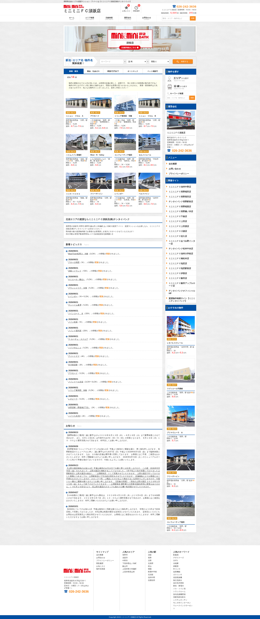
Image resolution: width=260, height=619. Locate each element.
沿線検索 (109, 18)
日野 (82, 120)
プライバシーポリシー (105, 560)
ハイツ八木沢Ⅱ (74, 416)
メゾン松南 (73, 322)
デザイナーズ (178, 558)
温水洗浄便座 (178, 583)
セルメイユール (145, 155)
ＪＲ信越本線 (95, 120)
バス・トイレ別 (179, 588)
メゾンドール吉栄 (75, 382)
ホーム (71, 18)
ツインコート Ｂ (75, 313)
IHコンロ (176, 569)
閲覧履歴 (136, 8)
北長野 (150, 563)
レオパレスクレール (175, 343)
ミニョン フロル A (74, 116)
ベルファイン (144, 194)
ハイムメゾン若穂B (73, 155)
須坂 (82, 159)
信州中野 (184, 347)
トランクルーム (179, 591)
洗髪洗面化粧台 (179, 597)
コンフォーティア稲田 (123, 155)
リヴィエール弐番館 (175, 389)
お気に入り (126, 8)
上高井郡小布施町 (129, 569)
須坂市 (125, 558)
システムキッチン (180, 600)
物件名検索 (100, 569)
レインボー (119, 194)
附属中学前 (152, 572)
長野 (104, 120)
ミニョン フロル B (147, 116)
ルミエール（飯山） (76, 279)
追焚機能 (176, 572)
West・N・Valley (97, 155)
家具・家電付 (178, 586)
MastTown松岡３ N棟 (78, 253)
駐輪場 (175, 555)
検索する (184, 61)
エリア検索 (89, 18)
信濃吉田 (151, 580)
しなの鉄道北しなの (98, 159)
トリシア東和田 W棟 (123, 116)
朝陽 (82, 198)
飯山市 (125, 566)
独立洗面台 (177, 580)
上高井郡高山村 (128, 572)
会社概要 (99, 555)
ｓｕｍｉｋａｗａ (73, 194)
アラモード (94, 116)
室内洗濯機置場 (179, 594)
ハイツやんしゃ (74, 347)
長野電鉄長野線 (72, 120)
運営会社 (127, 18)
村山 (150, 566)
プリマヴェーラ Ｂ (175, 433)
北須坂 (150, 574)
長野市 (125, 555)
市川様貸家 (73, 365)
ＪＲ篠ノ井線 (119, 120)
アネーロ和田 (73, 262)
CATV (175, 560)
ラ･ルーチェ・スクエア (78, 339)
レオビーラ (73, 399)
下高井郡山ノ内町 (129, 563)
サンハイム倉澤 (74, 305)
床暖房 (175, 566)
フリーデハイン (96, 194)
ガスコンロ (177, 574)
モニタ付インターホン (182, 603)
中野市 (125, 560)
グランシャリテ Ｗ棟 (77, 288)
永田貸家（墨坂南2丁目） (79, 407)
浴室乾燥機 (177, 577)
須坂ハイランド (74, 271)
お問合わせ (146, 18)
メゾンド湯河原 (74, 330)
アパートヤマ (73, 356)
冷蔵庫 (175, 563)
